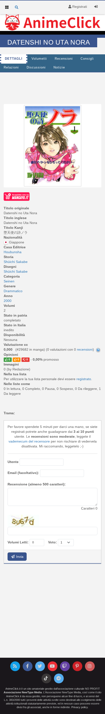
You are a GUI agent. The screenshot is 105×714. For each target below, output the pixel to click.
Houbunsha (12, 252)
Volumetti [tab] (39, 58)
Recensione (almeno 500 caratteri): (37, 484)
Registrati (79, 7)
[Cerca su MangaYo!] (17, 196)
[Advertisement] (52, 87)
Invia (19, 557)
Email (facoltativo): (23, 473)
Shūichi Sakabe (16, 262)
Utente (13, 462)
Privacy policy (79, 707)
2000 (7, 301)
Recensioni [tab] (64, 58)
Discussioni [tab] (36, 67)
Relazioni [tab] (11, 67)
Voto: (52, 542)
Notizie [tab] (59, 67)
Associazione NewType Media (23, 692)
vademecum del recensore (29, 441)
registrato (83, 379)
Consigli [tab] (87, 58)
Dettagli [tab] (13, 58)
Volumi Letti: (18, 542)
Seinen (9, 281)
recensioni (85, 349)
